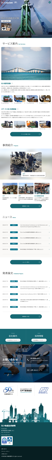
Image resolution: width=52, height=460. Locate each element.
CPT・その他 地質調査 (8, 109)
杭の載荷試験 (6, 83)
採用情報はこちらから (38, 340)
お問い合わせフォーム (36, 370)
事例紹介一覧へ (26, 206)
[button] (2, 189)
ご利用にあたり (4, 453)
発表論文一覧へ (26, 316)
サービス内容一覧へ (26, 134)
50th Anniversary (15, 2)
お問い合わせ (4, 449)
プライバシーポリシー (5, 451)
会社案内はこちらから (12, 340)
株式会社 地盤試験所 (7, 2)
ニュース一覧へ (26, 262)
